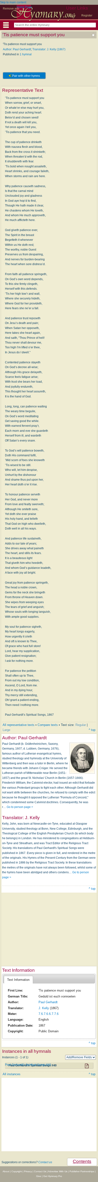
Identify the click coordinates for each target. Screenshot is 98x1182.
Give (38, 1176)
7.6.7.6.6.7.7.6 (49, 1014)
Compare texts (48, 725)
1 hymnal (26, 54)
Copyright (16, 1171)
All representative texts (18, 725)
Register (86, 15)
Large (6, 730)
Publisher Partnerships (81, 1171)
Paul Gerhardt (48, 1002)
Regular (80, 725)
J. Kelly (44, 1008)
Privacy (28, 1171)
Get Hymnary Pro (52, 1176)
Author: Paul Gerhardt (17, 49)
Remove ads (11, 8)
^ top (92, 730)
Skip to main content (13, 2)
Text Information (18, 980)
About (6, 1171)
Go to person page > (20, 807)
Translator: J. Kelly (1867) (48, 49)
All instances (11, 1074)
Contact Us (40, 1171)
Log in (72, 15)
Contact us (45, 1162)
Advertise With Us (57, 1171)
